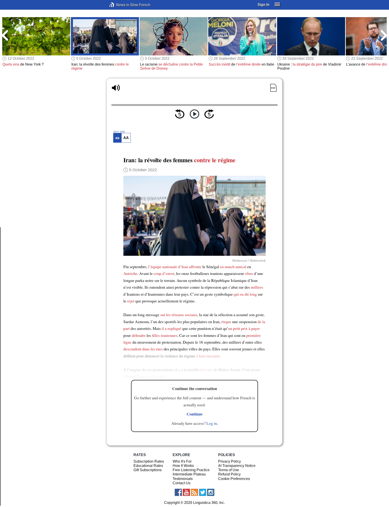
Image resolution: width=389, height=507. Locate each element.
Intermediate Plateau (189, 474)
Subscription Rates (148, 461)
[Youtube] (186, 492)
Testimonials (183, 479)
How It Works (183, 466)
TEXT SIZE (119, 132)
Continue (195, 414)
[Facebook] (178, 492)
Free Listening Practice (191, 470)
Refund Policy (229, 474)
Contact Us (181, 483)
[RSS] (194, 492)
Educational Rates (148, 466)
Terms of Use (228, 470)
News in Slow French (118, 5)
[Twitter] (202, 492)
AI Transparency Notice (237, 466)
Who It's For (182, 461)
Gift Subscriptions (147, 470)
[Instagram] (210, 492)
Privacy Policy (229, 461)
